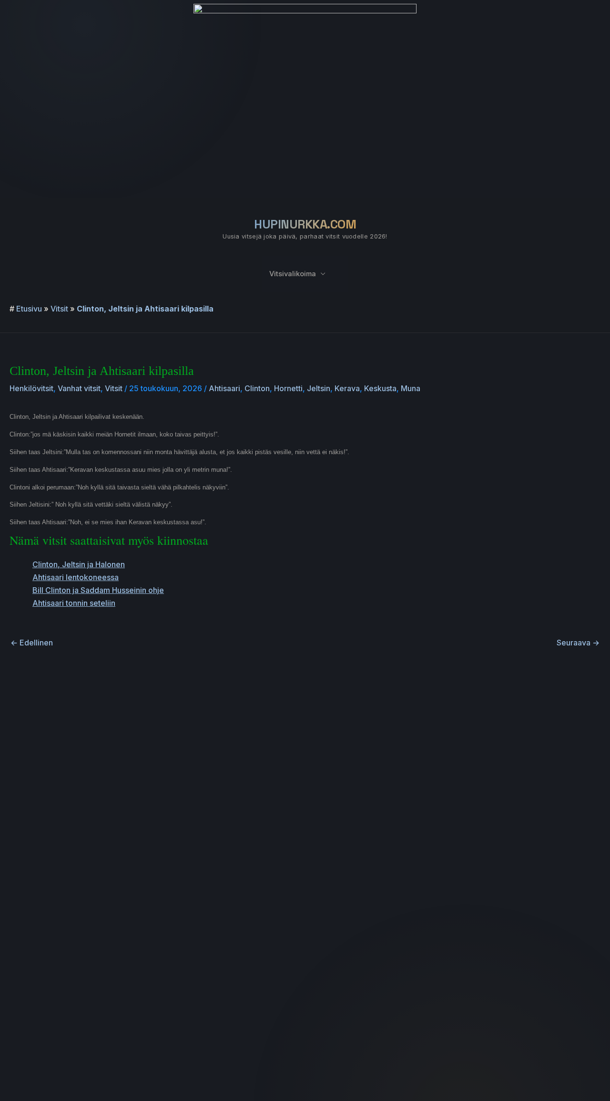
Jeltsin (318, 388)
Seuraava (578, 642)
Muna (410, 388)
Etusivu (29, 308)
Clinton (257, 388)
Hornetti (288, 388)
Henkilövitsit (31, 388)
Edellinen (31, 642)
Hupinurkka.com (305, 224)
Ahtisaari (224, 388)
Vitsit (59, 308)
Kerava (347, 388)
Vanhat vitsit (79, 388)
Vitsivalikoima (292, 274)
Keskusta (380, 388)
